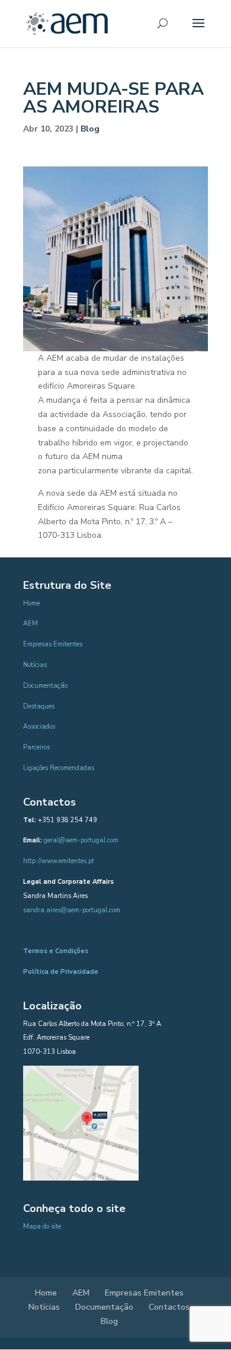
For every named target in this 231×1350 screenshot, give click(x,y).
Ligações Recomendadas (58, 768)
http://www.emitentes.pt (58, 861)
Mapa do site (42, 1226)
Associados (39, 726)
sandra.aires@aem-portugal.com (71, 910)
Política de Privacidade (60, 971)
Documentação (45, 685)
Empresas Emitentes (52, 644)
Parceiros (36, 747)
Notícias (35, 664)
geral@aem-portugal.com (81, 840)
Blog (90, 128)
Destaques (38, 706)
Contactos (169, 1307)
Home (31, 603)
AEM (30, 623)
